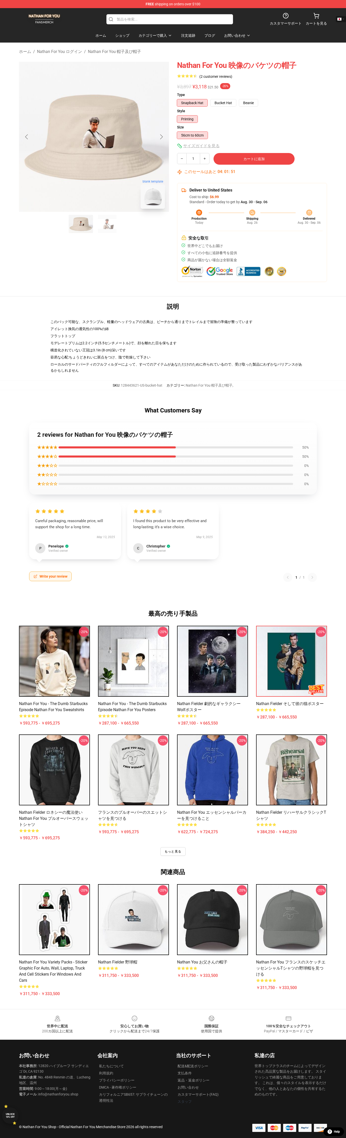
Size (180, 127)
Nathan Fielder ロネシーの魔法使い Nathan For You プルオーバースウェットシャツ (53, 818)
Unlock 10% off (10, 1115)
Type (181, 95)
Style (181, 111)
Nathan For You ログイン (59, 51)
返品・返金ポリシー (193, 1080)
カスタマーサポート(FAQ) (198, 1094)
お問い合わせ (188, 1087)
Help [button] (337, 1131)
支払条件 (185, 1073)
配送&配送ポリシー (193, 1066)
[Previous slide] (27, 136)
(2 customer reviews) (215, 76)
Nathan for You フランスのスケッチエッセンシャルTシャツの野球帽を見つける (290, 968)
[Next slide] (161, 136)
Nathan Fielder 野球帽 (117, 962)
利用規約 (106, 1073)
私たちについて (111, 1066)
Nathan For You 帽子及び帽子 (114, 51)
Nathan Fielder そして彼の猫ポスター (290, 703)
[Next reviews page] (312, 577)
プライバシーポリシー (116, 1080)
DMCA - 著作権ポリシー (117, 1087)
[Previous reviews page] (287, 577)
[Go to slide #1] (81, 224)
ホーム (25, 51)
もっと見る (173, 851)
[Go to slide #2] (107, 224)
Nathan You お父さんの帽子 (202, 962)
